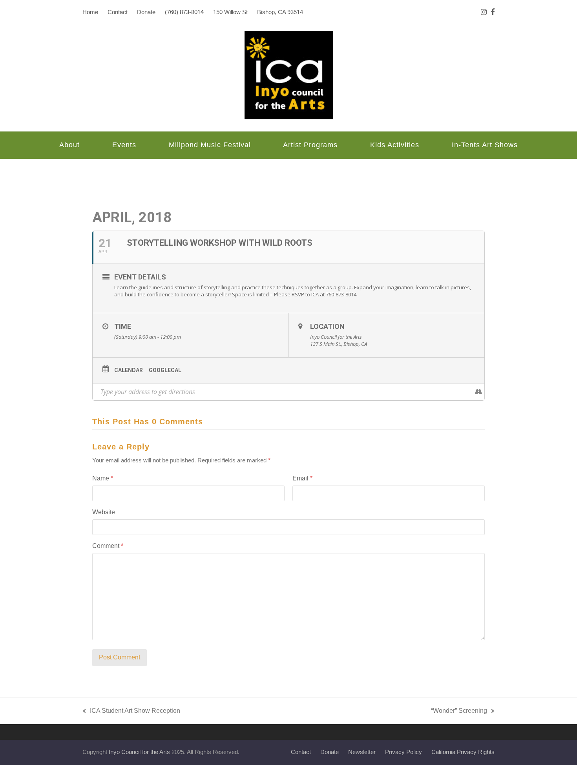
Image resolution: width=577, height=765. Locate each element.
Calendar (128, 370)
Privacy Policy (403, 752)
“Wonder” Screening (459, 711)
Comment (107, 545)
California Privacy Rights (463, 752)
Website (103, 512)
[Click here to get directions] (478, 391)
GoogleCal (165, 370)
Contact (301, 752)
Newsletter (362, 752)
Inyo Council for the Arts (139, 752)
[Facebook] (493, 12)
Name (102, 478)
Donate (329, 752)
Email (302, 478)
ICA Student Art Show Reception (131, 711)
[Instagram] (484, 12)
